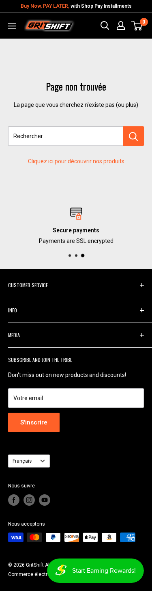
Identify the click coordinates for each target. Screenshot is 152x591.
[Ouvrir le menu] (12, 26)
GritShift (35, 565)
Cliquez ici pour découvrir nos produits (76, 161)
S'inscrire (33, 422)
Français (22, 461)
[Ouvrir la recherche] (105, 25)
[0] (137, 25)
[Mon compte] (121, 25)
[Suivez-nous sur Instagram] (29, 500)
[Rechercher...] (133, 136)
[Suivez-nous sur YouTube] (44, 500)
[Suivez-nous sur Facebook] (13, 500)
